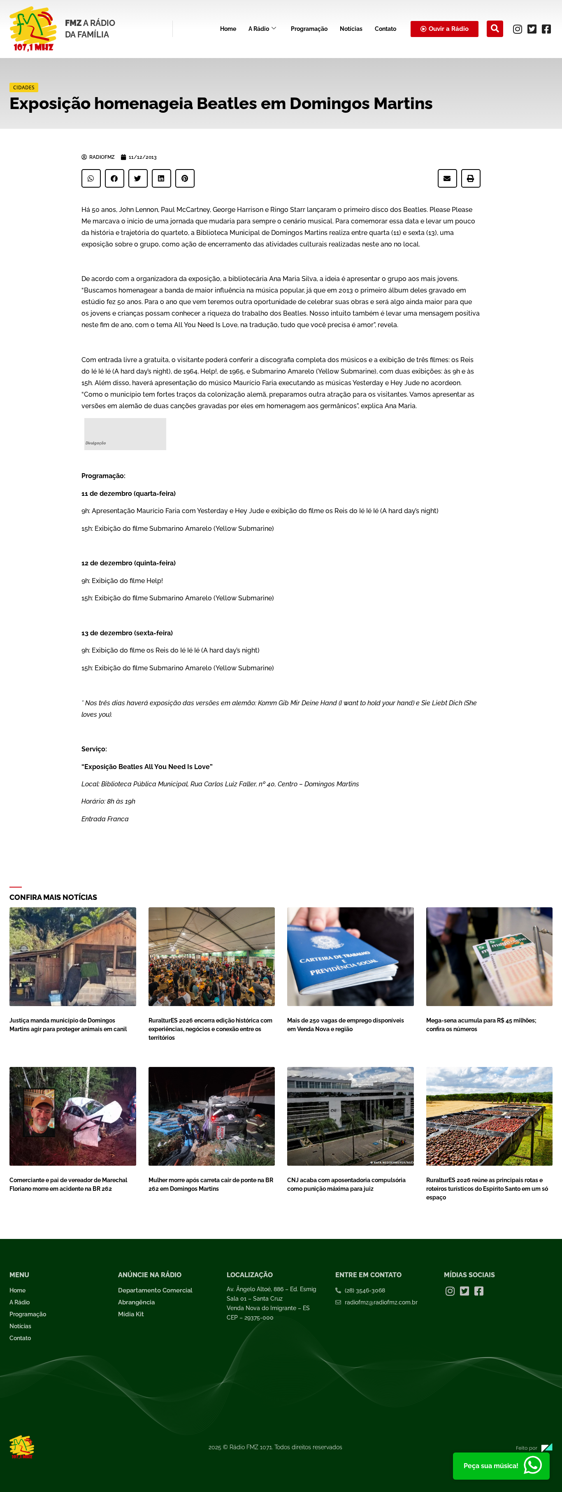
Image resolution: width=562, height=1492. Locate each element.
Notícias (351, 29)
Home (228, 29)
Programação (309, 29)
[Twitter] (532, 29)
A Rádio (258, 29)
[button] (495, 29)
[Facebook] (546, 29)
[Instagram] (517, 29)
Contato (385, 29)
